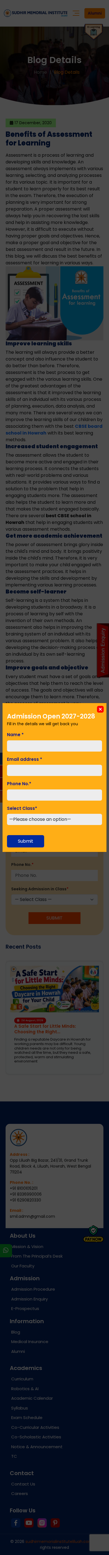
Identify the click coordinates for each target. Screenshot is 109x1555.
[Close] (100, 709)
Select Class (22, 808)
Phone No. (19, 784)
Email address (24, 759)
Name (15, 735)
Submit (25, 841)
